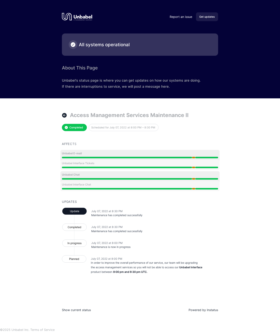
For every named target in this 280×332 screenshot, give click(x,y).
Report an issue (181, 17)
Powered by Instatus (203, 310)
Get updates (207, 16)
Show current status (76, 310)
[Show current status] (64, 115)
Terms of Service (42, 330)
